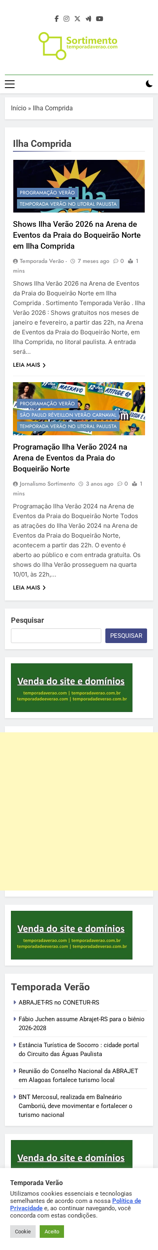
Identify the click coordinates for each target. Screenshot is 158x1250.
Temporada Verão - (43, 261)
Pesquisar (27, 620)
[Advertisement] (79, 811)
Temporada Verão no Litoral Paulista (68, 204)
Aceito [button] (52, 1231)
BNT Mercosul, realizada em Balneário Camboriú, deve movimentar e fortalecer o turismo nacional (75, 1106)
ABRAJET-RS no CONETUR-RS (59, 1002)
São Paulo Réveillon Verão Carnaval (68, 415)
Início (18, 108)
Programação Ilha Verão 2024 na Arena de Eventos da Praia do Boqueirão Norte (70, 457)
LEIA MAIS (26, 365)
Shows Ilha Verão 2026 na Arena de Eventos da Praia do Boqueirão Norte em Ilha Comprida (77, 235)
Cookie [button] (23, 1231)
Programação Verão (47, 192)
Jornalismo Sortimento (47, 484)
